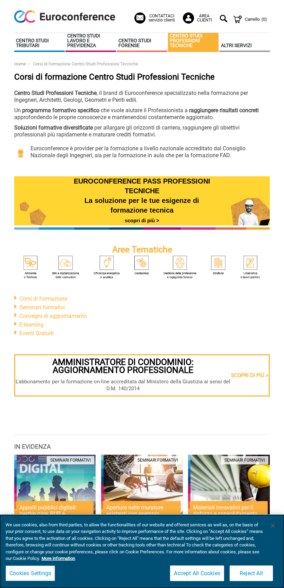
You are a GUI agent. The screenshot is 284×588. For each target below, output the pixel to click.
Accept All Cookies (197, 573)
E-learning (31, 324)
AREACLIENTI (204, 18)
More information (58, 558)
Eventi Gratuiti (36, 333)
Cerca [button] (224, 19)
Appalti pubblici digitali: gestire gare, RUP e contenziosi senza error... (49, 513)
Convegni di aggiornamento (53, 316)
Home (20, 63)
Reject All (251, 573)
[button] (39, 42)
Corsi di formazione (43, 298)
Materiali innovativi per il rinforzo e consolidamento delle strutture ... (225, 513)
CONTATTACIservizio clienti (162, 18)
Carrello (256, 19)
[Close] (273, 525)
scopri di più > (142, 220)
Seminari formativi (42, 307)
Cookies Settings (30, 573)
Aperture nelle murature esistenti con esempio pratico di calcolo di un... (136, 513)
